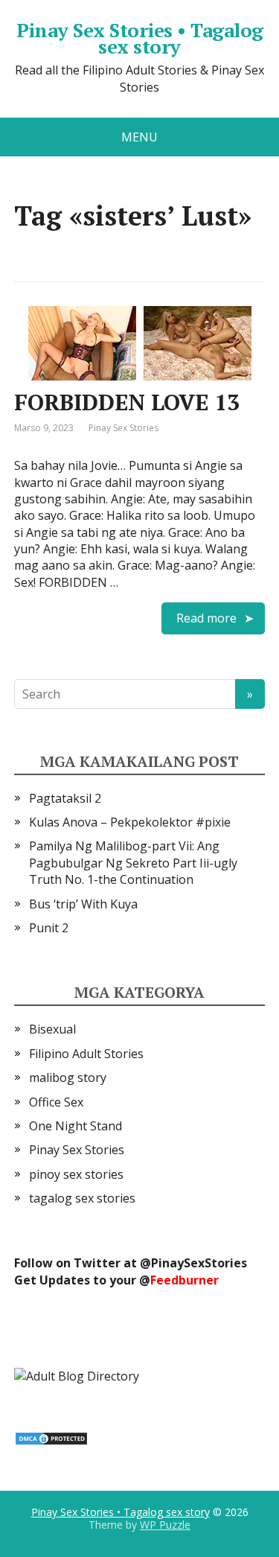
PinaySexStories (199, 1263)
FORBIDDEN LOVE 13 (127, 402)
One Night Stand (75, 1126)
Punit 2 (48, 928)
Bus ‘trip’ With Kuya (83, 904)
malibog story (67, 1077)
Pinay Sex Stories (123, 427)
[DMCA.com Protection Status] (51, 1437)
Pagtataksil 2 (65, 798)
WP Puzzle (165, 1525)
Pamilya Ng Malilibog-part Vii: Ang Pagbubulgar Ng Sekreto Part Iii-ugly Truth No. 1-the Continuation (133, 863)
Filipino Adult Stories (86, 1053)
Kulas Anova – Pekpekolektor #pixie (130, 822)
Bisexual (52, 1029)
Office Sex (56, 1102)
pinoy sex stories (76, 1174)
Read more (206, 618)
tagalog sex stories (82, 1198)
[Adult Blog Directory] (76, 1374)
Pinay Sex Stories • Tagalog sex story (139, 38)
